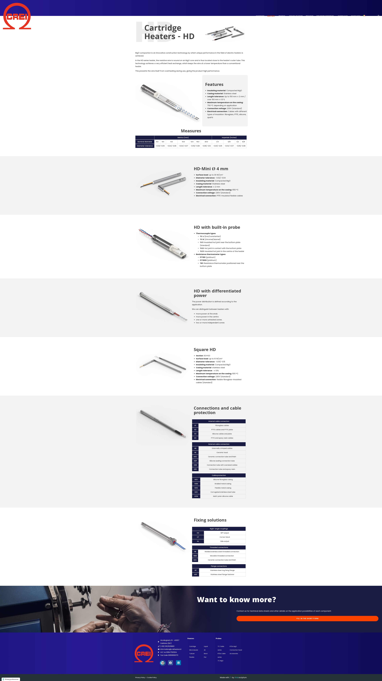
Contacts (355, 16)
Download (343, 16)
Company (260, 16)
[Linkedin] (178, 662)
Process (309, 16)
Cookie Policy (152, 677)
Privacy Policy (140, 677)
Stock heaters (296, 16)
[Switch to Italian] (364, 15)
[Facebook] (170, 662)
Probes (282, 16)
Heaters (271, 16)
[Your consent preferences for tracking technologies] (11, 679)
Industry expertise (325, 16)
